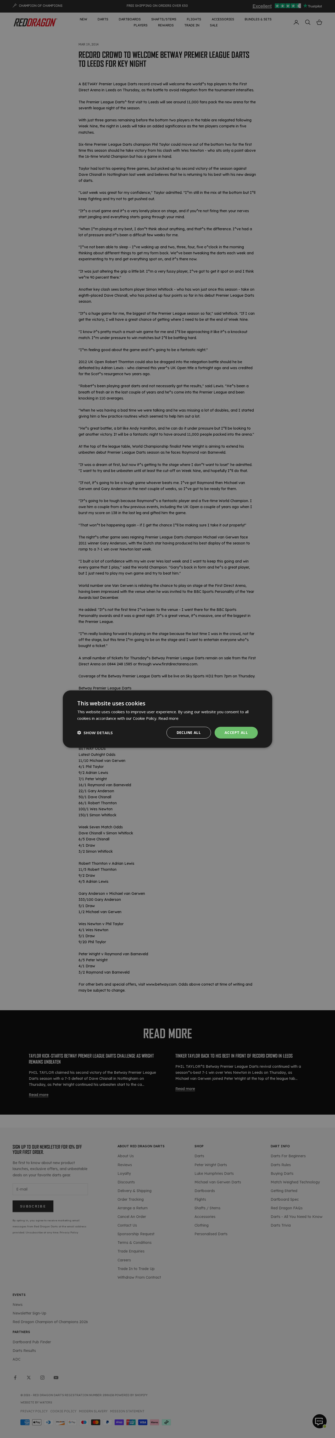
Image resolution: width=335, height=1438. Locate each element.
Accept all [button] (236, 732)
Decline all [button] (189, 732)
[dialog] (167, 719)
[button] (95, 732)
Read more (168, 718)
